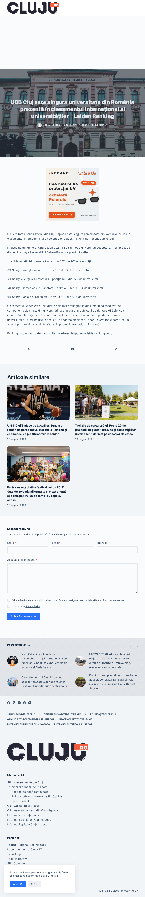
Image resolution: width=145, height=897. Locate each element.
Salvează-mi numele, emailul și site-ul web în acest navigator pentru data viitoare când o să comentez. (68, 600)
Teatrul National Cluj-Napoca (26, 845)
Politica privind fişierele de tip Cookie (37, 796)
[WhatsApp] (116, 349)
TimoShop (14, 854)
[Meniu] (136, 8)
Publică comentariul (23, 616)
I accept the (26, 606)
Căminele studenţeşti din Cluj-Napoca (30, 719)
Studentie (88, 125)
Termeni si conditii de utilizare (62, 714)
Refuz (34, 884)
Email (56, 542)
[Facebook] (29, 349)
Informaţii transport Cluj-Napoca (28, 724)
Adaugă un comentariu (22, 559)
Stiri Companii (16, 863)
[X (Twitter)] (72, 349)
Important (101, 125)
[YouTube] (29, 702)
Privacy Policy (32, 606)
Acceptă (17, 884)
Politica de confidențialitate (30, 791)
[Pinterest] (24, 702)
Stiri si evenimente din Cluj (23, 714)
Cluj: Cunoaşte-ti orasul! (101, 714)
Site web (102, 542)
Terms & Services (108, 890)
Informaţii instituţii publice (75, 719)
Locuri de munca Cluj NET (24, 849)
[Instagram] (19, 702)
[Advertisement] (72, 42)
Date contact (20, 801)
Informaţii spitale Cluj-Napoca (73, 724)
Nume (12, 542)
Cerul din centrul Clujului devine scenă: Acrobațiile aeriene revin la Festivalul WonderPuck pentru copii (44, 682)
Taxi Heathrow (17, 859)
